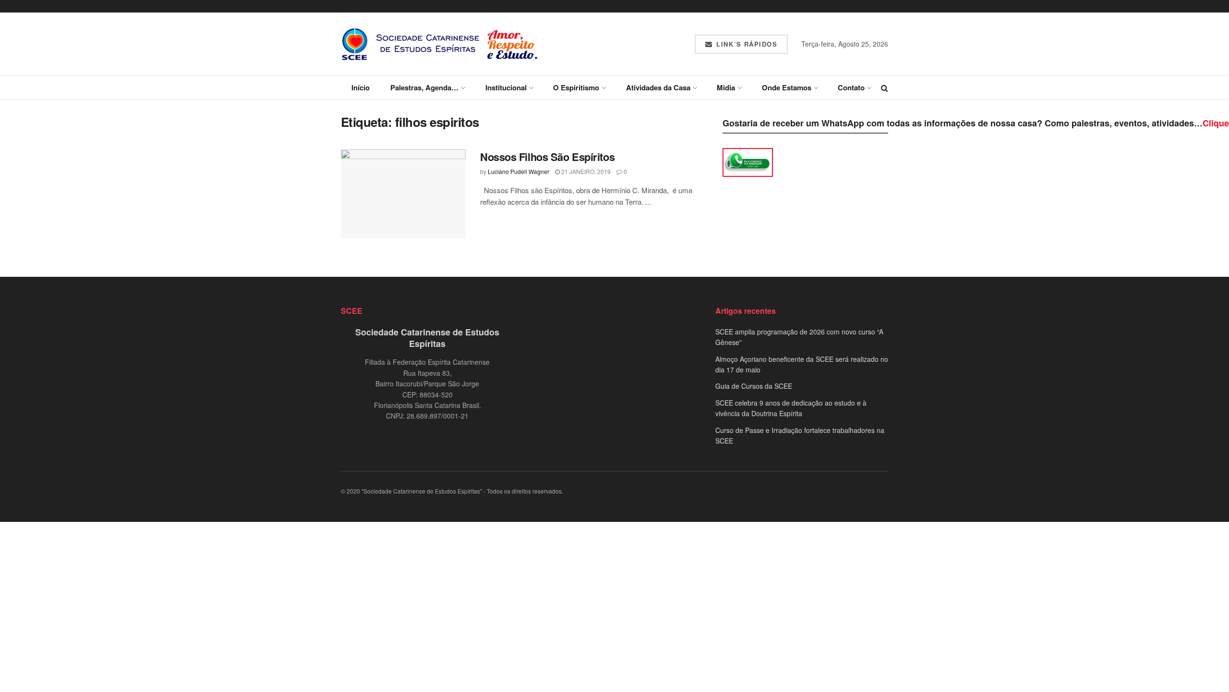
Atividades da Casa (658, 87)
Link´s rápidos (746, 44)
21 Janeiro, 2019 (585, 171)
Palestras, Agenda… (424, 87)
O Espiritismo (576, 87)
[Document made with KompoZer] (748, 161)
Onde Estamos (786, 87)
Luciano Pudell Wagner (518, 171)
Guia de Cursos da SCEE (753, 386)
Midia (726, 87)
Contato (851, 87)
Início (360, 87)
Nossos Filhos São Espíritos (547, 156)
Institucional (506, 87)
